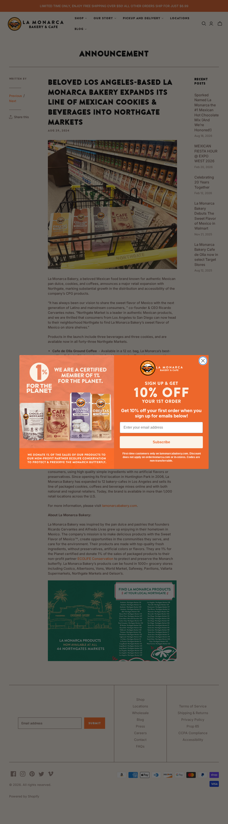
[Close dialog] (203, 361)
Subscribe (161, 442)
